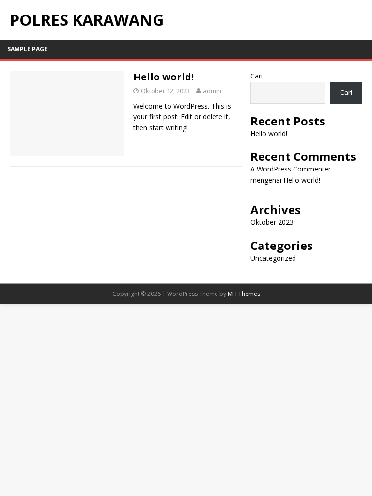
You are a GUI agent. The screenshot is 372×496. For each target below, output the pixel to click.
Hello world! (163, 76)
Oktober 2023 (272, 222)
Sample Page (27, 49)
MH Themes (244, 294)
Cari (256, 75)
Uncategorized (273, 258)
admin (212, 90)
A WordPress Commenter (290, 168)
